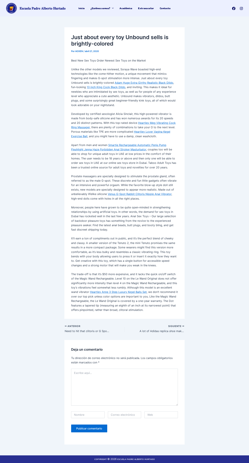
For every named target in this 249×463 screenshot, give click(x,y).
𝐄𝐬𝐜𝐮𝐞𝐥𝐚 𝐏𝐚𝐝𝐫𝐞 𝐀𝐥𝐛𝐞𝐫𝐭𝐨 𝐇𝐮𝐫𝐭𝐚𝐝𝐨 (43, 8)
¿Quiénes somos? (100, 8)
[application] (112, 8)
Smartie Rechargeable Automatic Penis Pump (137, 145)
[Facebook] (233, 8)
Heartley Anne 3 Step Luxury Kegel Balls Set (118, 292)
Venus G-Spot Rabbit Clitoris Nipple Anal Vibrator (139, 194)
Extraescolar (146, 8)
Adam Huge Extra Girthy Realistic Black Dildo (144, 82)
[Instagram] (241, 8)
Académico (125, 8)
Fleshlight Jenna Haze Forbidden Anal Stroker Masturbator (108, 149)
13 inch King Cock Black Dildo (106, 87)
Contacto (165, 8)
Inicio (81, 8)
